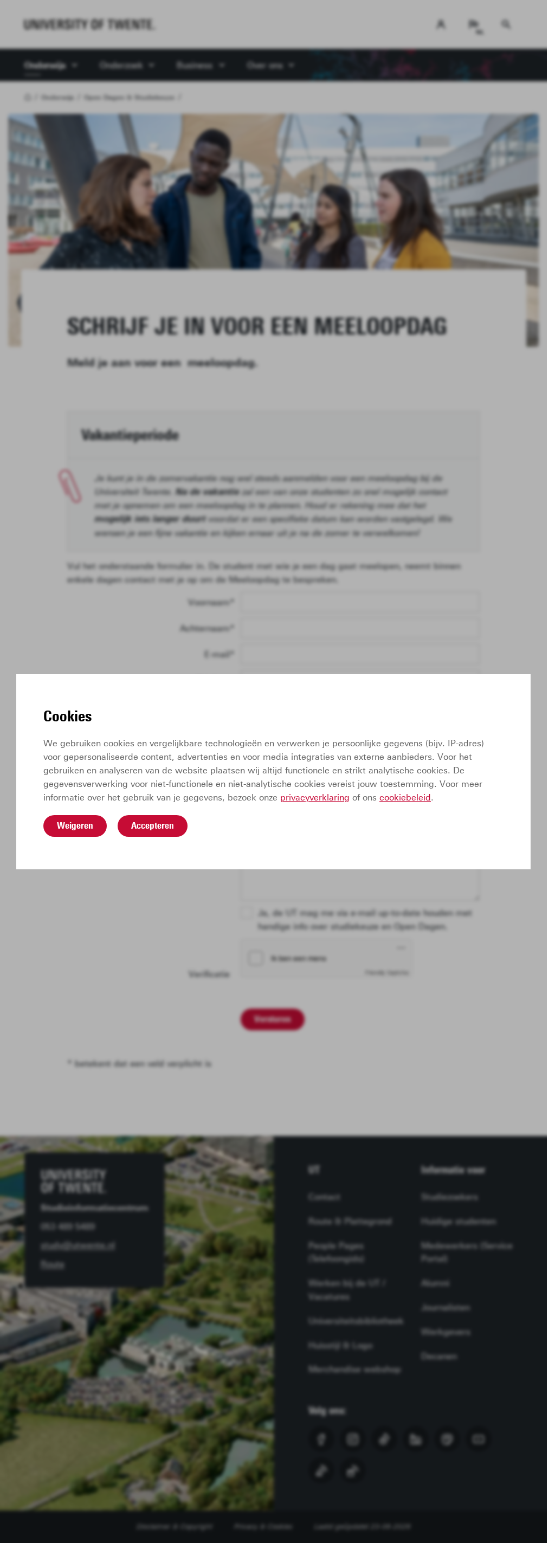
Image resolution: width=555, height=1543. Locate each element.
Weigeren (75, 825)
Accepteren (152, 825)
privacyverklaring (315, 797)
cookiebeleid (405, 797)
